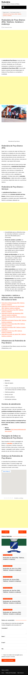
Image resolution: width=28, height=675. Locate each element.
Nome (3, 636)
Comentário (5, 628)
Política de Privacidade (11, 672)
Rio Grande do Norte (7, 27)
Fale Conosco (20, 672)
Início (3, 672)
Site (2, 648)
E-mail (3, 642)
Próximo (21, 531)
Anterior (6, 531)
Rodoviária (6, 2)
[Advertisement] (14, 44)
